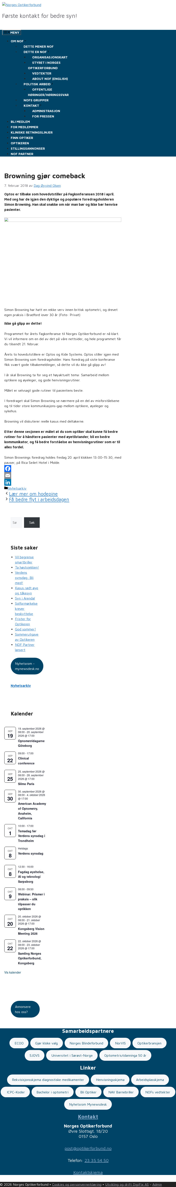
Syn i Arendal (25, 598)
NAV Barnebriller (121, 1092)
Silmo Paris (26, 784)
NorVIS (120, 1043)
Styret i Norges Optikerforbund (44, 65)
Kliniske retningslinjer (32, 132)
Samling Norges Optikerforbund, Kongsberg (29, 958)
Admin (157, 1184)
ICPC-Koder (15, 1092)
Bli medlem (20, 121)
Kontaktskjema (88, 1172)
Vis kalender (12, 972)
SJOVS (34, 1055)
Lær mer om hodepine (33, 494)
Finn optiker (22, 138)
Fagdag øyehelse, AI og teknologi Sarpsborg (31, 877)
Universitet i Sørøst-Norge (72, 1055)
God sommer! (25, 629)
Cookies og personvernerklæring (77, 1184)
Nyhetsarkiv (17, 488)
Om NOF (17, 41)
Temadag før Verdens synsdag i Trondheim (31, 836)
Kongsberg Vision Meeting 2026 (31, 931)
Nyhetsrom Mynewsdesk (88, 1104)
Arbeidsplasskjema (150, 1080)
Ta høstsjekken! (27, 567)
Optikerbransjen (149, 1043)
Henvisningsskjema (110, 1080)
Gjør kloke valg (46, 1043)
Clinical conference (26, 760)
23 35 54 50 (97, 1160)
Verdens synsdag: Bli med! (24, 578)
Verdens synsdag (30, 853)
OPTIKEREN (20, 143)
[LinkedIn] (62, 482)
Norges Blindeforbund (86, 1043)
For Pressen (43, 116)
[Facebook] (62, 468)
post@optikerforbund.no (88, 1148)
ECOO (19, 1043)
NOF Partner (22, 154)
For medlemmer (24, 127)
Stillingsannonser (28, 148)
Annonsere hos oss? (23, 1009)
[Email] (62, 475)
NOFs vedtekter (157, 1092)
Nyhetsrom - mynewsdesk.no (27, 666)
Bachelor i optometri (52, 1092)
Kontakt (88, 1117)
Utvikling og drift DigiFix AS (127, 1184)
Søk (32, 522)
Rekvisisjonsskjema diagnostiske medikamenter (48, 1080)
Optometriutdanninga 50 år (125, 1055)
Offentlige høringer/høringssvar (48, 92)
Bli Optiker (88, 1092)
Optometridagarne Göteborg (31, 743)
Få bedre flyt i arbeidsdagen (39, 499)
